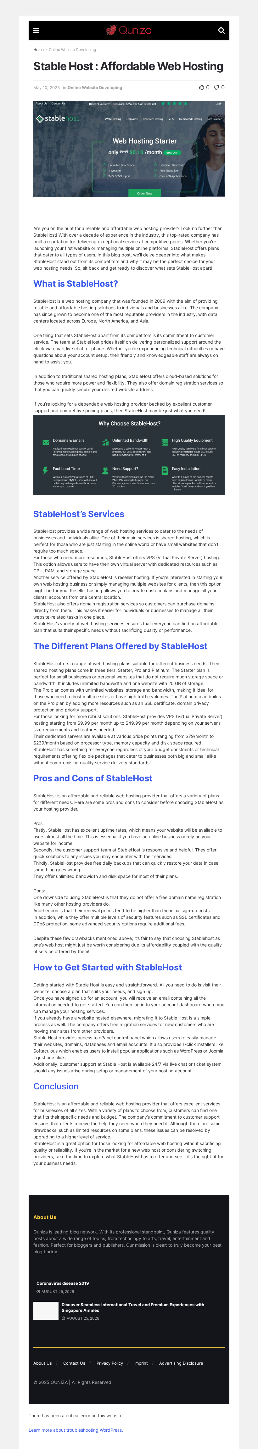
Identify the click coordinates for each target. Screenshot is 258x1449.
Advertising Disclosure (181, 1363)
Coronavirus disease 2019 (62, 1283)
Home (38, 49)
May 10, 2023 (46, 87)
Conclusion (56, 1086)
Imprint (141, 1363)
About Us (42, 1363)
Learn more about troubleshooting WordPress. (76, 1430)
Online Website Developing (72, 49)
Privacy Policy (110, 1363)
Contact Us (74, 1363)
